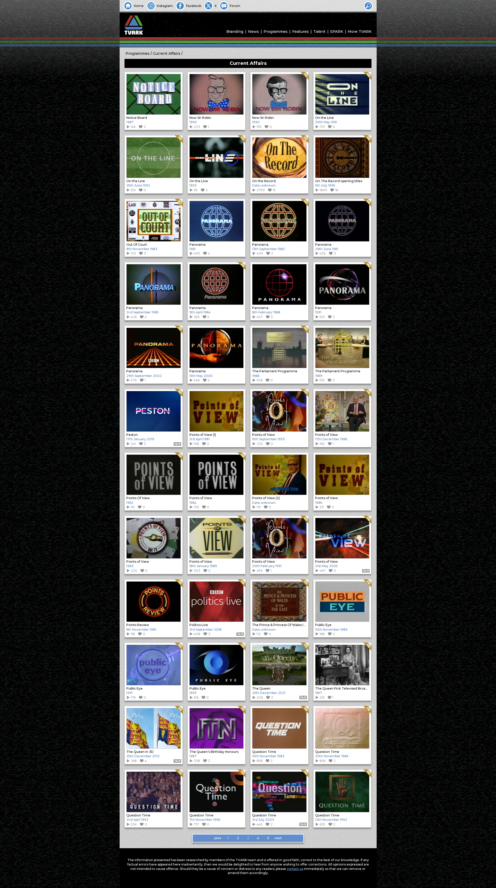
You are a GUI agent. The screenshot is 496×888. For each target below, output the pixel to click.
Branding (234, 31)
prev (217, 838)
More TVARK (359, 31)
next (278, 838)
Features (300, 31)
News (253, 31)
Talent (319, 31)
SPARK (336, 31)
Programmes (276, 31)
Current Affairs (166, 53)
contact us (295, 869)
